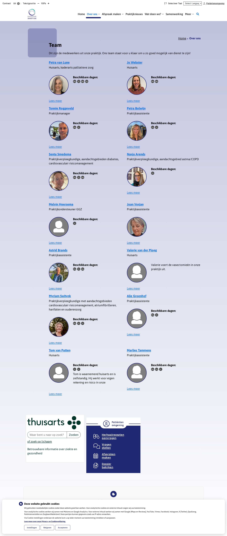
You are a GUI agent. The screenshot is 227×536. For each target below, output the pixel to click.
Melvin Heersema (61, 204)
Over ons (92, 14)
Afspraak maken (111, 14)
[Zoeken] (198, 14)
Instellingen (32, 528)
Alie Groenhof (136, 296)
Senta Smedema (60, 154)
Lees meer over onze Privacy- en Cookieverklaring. (45, 521)
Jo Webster (134, 62)
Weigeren (47, 528)
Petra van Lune (59, 62)
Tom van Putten (59, 350)
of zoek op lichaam (39, 441)
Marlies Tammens (139, 350)
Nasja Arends (136, 154)
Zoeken (73, 434)
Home (81, 14)
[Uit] (19, 3)
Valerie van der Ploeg (142, 250)
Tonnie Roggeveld (61, 108)
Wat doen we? (153, 14)
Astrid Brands (58, 250)
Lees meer (55, 100)
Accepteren (63, 528)
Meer (188, 14)
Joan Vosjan (135, 204)
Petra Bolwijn (136, 108)
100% (43, 3)
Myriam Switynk (60, 296)
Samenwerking (174, 14)
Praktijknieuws (134, 14)
